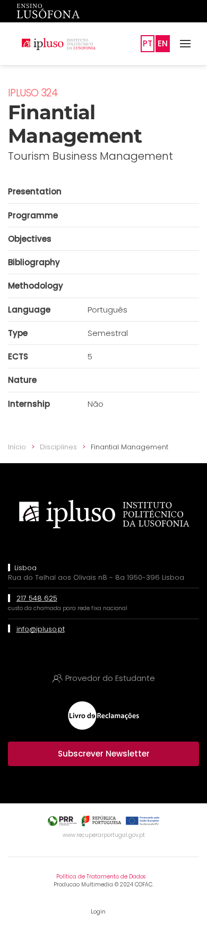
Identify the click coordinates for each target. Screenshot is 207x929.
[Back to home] (58, 43)
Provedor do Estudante (110, 678)
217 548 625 (36, 598)
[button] (185, 43)
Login (98, 912)
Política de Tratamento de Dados (100, 877)
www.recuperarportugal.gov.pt (104, 835)
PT (147, 43)
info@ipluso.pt (40, 629)
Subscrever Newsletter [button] (104, 753)
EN (163, 43)
